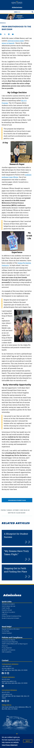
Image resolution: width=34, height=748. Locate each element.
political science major (16, 41)
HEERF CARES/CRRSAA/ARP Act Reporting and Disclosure (14, 645)
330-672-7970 (6, 692)
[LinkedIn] (3, 686)
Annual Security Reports (8, 640)
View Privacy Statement (9, 745)
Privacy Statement (7, 648)
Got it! (28, 741)
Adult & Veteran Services (8, 606)
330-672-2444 (6, 679)
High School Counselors (8, 612)
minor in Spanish (8, 43)
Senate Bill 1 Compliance (8, 650)
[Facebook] (3, 673)
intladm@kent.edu (7, 694)
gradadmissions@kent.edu (9, 681)
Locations (4, 614)
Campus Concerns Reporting (9, 642)
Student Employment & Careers (10, 618)
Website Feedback (7, 633)
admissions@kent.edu (8, 668)
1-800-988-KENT (6, 666)
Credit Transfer (6, 608)
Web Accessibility (6, 652)
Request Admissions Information (11, 629)
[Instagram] (5, 673)
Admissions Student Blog (17, 500)
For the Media (5, 631)
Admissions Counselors (8, 604)
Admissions (17, 7)
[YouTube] (8, 673)
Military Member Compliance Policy (11, 616)
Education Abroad (7, 610)
